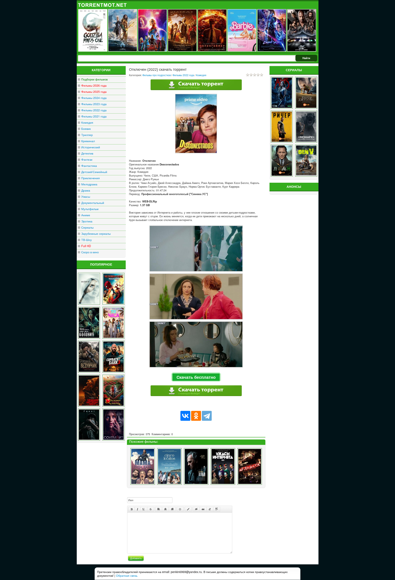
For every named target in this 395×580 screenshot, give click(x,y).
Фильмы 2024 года (94, 98)
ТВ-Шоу (86, 240)
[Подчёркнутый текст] (143, 509)
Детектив (87, 153)
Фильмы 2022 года (94, 110)
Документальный (92, 203)
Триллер (87, 135)
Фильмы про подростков (156, 75)
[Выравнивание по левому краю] (158, 509)
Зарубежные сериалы (96, 234)
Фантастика (89, 166)
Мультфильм (90, 209)
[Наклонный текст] (138, 509)
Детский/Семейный (94, 172)
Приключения (90, 178)
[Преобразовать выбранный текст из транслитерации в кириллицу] (209, 509)
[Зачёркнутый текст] (150, 509)
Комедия (87, 122)
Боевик (86, 129)
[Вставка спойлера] (216, 509)
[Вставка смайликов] (180, 509)
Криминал (88, 141)
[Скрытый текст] (196, 509)
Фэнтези (86, 160)
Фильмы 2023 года (94, 104)
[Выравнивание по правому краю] (172, 509)
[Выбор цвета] (188, 509)
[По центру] (165, 509)
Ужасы (85, 197)
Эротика (86, 221)
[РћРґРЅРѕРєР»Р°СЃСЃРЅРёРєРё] (196, 416)
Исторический (90, 147)
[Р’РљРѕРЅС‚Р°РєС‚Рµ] (185, 416)
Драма (85, 190)
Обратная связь (126, 575)
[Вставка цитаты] (203, 509)
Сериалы (87, 227)
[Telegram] (207, 416)
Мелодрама (89, 184)
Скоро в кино (90, 252)
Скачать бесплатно (196, 377)
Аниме (85, 215)
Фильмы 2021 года (94, 116)
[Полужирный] (131, 509)
